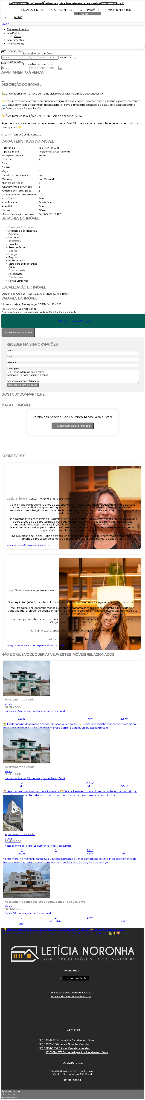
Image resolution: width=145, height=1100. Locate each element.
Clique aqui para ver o (73, 426)
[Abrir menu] (1, 24)
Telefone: (11, 362)
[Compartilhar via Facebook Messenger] (76, 401)
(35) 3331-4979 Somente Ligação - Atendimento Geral (76, 1052)
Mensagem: (13, 368)
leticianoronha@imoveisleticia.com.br (28, 545)
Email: (10, 356)
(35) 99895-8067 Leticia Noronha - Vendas (64, 1044)
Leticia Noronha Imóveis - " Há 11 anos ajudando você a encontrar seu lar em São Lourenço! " (66, 3)
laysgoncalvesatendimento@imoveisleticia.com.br (36, 645)
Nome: (10, 350)
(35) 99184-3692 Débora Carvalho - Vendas (64, 1048)
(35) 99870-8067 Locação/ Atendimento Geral (66, 1040)
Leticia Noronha (18, 498)
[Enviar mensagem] (74, 58)
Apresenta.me (10, 1091)
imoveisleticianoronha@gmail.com (71, 996)
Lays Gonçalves (18, 590)
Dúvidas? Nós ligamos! (18, 332)
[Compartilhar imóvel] (2, 81)
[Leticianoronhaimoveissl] (72, 1013)
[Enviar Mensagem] (60, 69)
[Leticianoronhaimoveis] (72, 1020)
